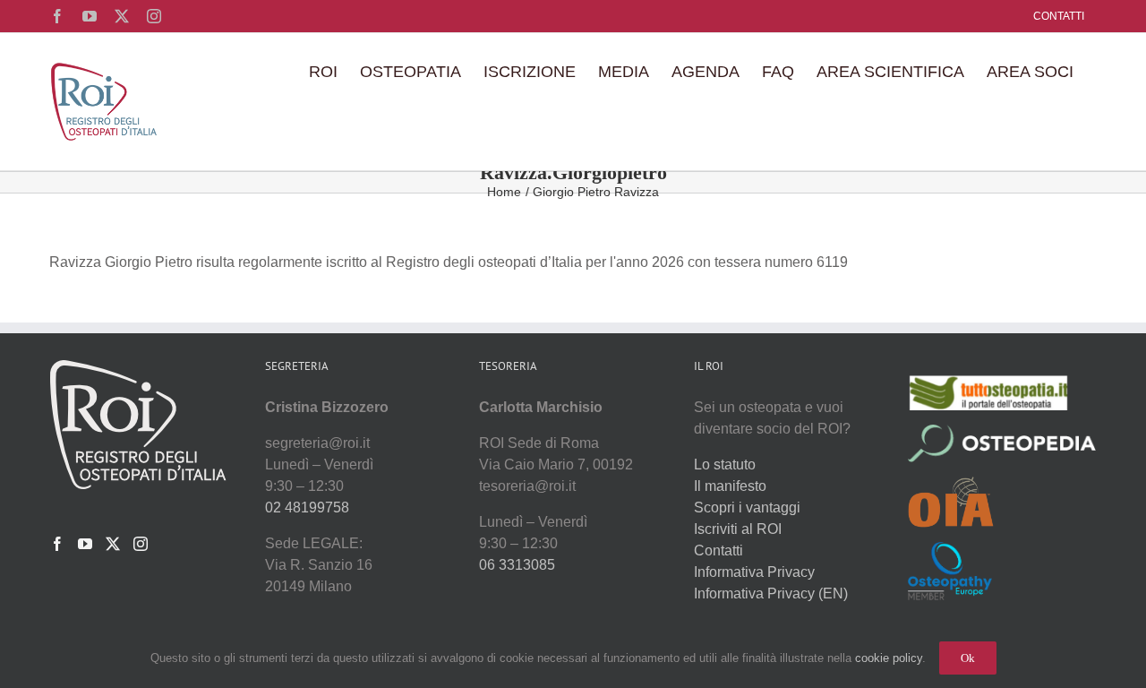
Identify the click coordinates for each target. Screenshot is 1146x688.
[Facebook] (57, 544)
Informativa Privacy (754, 572)
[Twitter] (113, 544)
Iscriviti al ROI (738, 529)
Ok (968, 658)
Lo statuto (725, 464)
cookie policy (888, 658)
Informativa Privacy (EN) (771, 593)
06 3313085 (517, 564)
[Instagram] (140, 544)
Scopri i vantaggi (747, 507)
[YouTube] (85, 544)
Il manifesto (730, 486)
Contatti (718, 550)
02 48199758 (307, 507)
